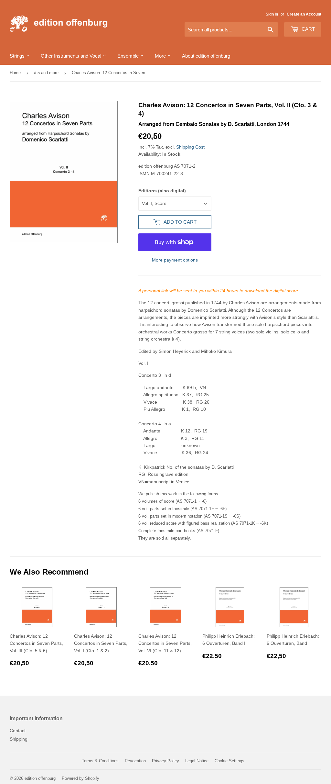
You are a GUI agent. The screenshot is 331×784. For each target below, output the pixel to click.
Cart (307, 29)
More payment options (175, 260)
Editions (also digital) (162, 190)
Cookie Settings (229, 760)
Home (15, 72)
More (161, 56)
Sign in (272, 14)
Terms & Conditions (100, 760)
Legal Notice (196, 760)
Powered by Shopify (80, 778)
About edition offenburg (206, 56)
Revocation (135, 760)
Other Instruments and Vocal (71, 56)
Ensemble (128, 56)
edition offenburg (40, 778)
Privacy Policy (165, 760)
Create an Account (304, 14)
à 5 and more (46, 72)
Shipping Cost (190, 147)
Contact (18, 730)
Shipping (18, 739)
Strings (18, 56)
